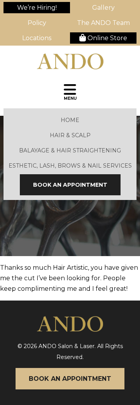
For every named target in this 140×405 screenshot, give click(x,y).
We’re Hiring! (37, 7)
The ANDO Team (103, 23)
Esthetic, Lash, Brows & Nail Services (70, 165)
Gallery (103, 7)
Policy (37, 23)
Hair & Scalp (70, 135)
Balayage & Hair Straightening (70, 150)
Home (70, 120)
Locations (36, 38)
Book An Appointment (70, 184)
